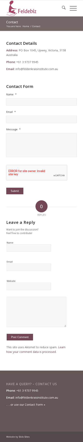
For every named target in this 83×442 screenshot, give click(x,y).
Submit (15, 190)
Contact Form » (35, 404)
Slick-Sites (24, 436)
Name (10, 242)
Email (10, 261)
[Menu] (71, 8)
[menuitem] (62, 8)
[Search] (62, 8)
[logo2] (34, 8)
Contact (12, 22)
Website (11, 280)
